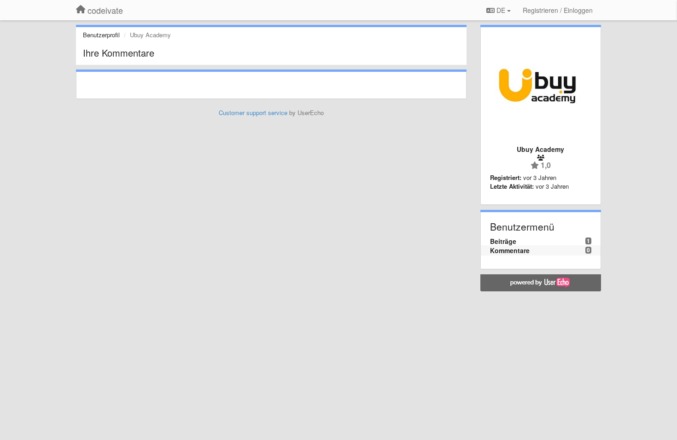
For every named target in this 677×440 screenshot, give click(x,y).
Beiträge (503, 241)
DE (501, 10)
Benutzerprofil (101, 34)
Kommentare (510, 250)
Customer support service (253, 112)
